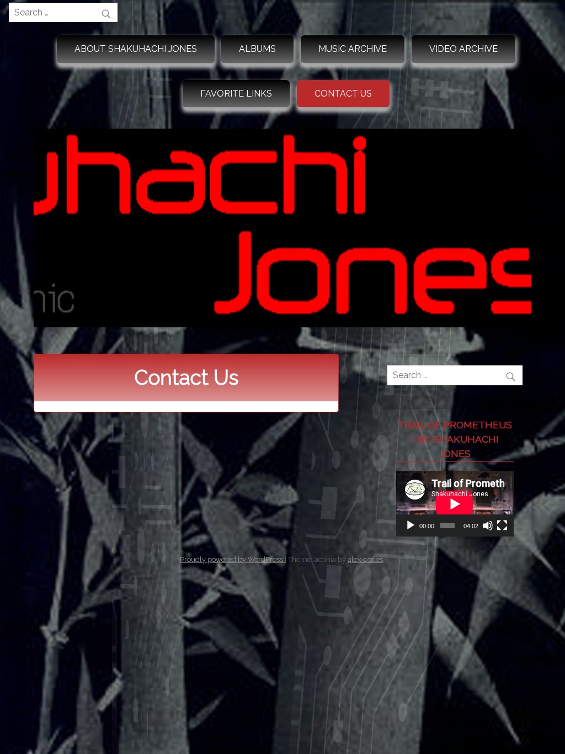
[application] (454, 504)
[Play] (410, 525)
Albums (257, 49)
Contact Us (343, 93)
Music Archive (352, 49)
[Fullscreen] (502, 525)
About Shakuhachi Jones (135, 49)
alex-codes (365, 559)
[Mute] (487, 525)
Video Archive (463, 49)
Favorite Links (236, 93)
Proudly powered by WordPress (232, 559)
